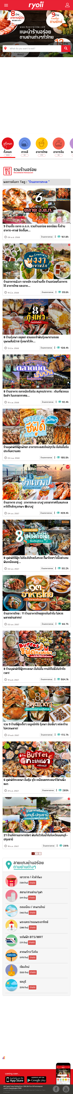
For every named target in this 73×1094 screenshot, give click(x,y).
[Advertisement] (36, 95)
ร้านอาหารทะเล (46, 237)
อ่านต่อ (32, 883)
